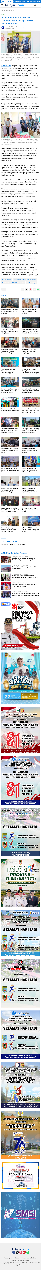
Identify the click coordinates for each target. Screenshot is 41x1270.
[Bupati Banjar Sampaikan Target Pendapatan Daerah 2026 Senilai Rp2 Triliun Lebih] (10, 501)
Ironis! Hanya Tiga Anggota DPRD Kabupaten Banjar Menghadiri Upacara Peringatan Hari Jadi (10, 390)
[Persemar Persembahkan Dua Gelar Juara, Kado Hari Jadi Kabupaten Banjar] (31, 402)
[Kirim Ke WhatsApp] (38, 289)
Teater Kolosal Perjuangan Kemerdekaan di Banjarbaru (25, 568)
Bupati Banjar (6, 279)
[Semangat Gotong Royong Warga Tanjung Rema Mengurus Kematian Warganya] (31, 422)
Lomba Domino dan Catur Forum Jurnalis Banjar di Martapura (9, 311)
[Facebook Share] (22, 289)
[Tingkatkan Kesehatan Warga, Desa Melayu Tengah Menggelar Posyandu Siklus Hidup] (10, 362)
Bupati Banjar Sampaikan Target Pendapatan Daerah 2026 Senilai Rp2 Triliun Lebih (10, 510)
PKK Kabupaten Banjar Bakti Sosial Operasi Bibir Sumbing (30, 311)
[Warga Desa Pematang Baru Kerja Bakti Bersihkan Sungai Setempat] (31, 382)
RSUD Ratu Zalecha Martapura (18, 27)
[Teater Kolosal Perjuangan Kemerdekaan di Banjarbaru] (6, 568)
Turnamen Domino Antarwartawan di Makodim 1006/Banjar (10, 331)
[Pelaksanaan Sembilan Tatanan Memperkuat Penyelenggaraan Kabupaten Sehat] (31, 342)
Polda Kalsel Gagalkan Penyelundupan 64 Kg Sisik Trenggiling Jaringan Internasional (25, 594)
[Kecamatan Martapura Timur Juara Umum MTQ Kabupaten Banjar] (31, 461)
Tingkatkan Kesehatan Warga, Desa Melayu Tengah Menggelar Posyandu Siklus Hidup (8, 371)
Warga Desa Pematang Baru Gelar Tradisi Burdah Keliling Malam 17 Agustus (30, 331)
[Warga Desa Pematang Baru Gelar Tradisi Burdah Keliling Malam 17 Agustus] (31, 322)
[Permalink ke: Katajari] (2, 27)
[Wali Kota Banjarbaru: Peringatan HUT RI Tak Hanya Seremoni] (6, 586)
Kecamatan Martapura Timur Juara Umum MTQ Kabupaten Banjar (29, 470)
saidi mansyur (31, 283)
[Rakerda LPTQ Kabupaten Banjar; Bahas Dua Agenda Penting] (31, 521)
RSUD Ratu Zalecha (18, 283)
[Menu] (2, 5)
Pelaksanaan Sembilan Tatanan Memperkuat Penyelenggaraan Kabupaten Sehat (29, 351)
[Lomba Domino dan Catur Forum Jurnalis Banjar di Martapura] (10, 303)
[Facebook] (13, 1252)
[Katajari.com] (14, 5)
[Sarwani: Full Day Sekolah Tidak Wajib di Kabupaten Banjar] (10, 442)
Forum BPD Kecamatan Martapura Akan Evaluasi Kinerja (30, 509)
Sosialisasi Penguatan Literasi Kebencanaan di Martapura (29, 450)
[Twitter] (17, 1252)
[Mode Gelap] (35, 5)
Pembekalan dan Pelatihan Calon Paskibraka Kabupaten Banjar (9, 490)
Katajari (7, 27)
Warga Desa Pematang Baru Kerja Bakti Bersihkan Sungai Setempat (30, 390)
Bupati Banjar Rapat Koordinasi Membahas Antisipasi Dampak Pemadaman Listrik (8, 529)
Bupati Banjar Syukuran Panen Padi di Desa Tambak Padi (10, 470)
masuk (11, 544)
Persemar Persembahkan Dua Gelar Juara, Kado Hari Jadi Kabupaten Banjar (30, 410)
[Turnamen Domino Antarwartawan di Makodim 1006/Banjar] (10, 322)
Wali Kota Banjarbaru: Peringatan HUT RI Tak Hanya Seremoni (25, 585)
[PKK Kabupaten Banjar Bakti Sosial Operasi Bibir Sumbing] (31, 303)
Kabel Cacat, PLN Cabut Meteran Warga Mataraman (10, 409)
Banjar (3, 14)
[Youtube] (24, 1252)
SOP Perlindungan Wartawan (21, 1260)
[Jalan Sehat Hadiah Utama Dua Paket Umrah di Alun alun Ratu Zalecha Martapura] (10, 422)
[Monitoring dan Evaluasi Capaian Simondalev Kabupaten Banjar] (10, 342)
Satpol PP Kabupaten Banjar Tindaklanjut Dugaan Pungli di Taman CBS (29, 490)
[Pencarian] (38, 5)
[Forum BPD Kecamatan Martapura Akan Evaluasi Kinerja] (31, 501)
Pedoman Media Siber (29, 1258)
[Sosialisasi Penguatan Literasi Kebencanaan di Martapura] (31, 442)
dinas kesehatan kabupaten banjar (25, 279)
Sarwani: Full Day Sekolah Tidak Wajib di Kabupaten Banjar (9, 450)
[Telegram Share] (34, 289)
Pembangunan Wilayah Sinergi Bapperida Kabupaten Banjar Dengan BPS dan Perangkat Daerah (30, 371)
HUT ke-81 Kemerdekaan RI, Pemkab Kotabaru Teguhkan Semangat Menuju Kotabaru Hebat (24, 559)
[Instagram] (20, 1252)
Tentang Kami (8, 1258)
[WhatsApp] (27, 1252)
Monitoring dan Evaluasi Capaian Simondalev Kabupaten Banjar (9, 351)
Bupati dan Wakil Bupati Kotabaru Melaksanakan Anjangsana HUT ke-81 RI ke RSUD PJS (25, 576)
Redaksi (17, 1258)
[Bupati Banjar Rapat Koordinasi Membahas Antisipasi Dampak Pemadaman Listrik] (10, 521)
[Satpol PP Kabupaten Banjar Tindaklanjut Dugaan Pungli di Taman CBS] (31, 481)
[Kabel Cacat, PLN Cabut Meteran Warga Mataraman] (10, 402)
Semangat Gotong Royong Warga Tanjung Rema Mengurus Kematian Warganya (30, 430)
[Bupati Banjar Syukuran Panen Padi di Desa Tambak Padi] (10, 461)
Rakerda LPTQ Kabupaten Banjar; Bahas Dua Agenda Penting (30, 529)
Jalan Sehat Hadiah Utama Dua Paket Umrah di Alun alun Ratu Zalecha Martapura (9, 430)
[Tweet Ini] (26, 289)
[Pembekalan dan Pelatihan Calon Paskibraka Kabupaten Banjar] (10, 481)
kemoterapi (6, 283)
